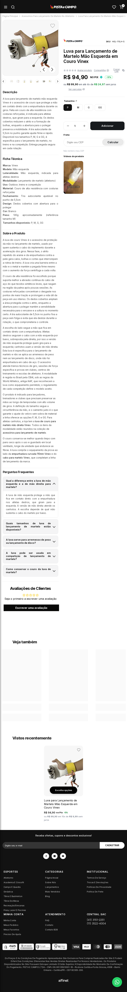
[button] (43, 69)
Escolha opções (63, 790)
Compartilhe (100, 70)
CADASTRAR (112, 845)
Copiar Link (118, 70)
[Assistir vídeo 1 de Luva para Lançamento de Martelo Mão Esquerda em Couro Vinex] (73, 177)
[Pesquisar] (13, 7)
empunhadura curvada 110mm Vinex (31, 453)
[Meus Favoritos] (114, 7)
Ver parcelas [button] (75, 89)
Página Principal (10, 16)
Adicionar (107, 125)
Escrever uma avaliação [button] (31, 607)
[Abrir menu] (6, 7)
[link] (21, 707)
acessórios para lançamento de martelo (24, 432)
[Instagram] (55, 856)
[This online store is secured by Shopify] (9, 947)
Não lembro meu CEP (74, 151)
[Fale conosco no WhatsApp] (117, 982)
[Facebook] (46, 856)
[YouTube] (63, 856)
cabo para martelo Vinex (16, 457)
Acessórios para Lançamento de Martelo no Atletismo (48, 16)
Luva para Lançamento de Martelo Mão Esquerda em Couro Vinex (60, 804)
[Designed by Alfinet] (63, 980)
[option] (30, 47)
